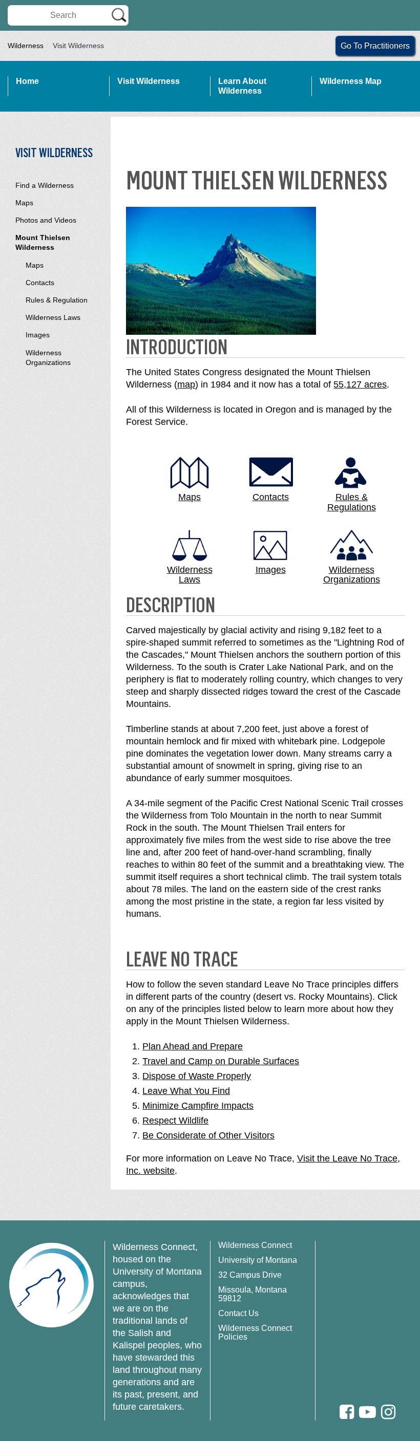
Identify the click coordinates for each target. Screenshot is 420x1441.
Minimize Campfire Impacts (198, 1106)
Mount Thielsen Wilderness (42, 242)
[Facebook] (347, 1412)
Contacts (40, 282)
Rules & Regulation (57, 300)
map (186, 384)
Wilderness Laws (53, 317)
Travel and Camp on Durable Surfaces (220, 1061)
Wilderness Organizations (48, 358)
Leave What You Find (186, 1091)
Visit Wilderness (148, 81)
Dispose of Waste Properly (196, 1076)
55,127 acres (360, 384)
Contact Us (238, 1313)
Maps (24, 203)
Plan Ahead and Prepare (192, 1046)
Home (27, 81)
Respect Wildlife (175, 1120)
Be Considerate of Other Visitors (208, 1135)
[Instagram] (388, 1412)
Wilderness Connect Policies (255, 1332)
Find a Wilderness (44, 185)
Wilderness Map (351, 81)
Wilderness (26, 45)
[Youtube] (367, 1412)
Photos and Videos (45, 220)
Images (38, 335)
